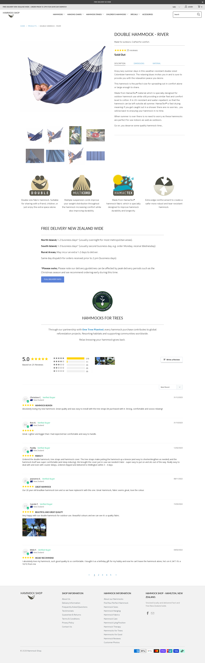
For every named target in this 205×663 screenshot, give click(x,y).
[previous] (25, 76)
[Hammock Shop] (18, 15)
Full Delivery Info (52, 279)
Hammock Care (110, 619)
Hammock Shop (34, 651)
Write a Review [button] (173, 359)
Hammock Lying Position (115, 622)
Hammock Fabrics (112, 614)
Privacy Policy (68, 622)
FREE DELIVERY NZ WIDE (102, 2)
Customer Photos (112, 642)
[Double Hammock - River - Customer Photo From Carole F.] (100, 361)
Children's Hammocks (116, 14)
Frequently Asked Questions (74, 607)
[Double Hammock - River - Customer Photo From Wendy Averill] (110, 361)
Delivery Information (71, 603)
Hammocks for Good (113, 634)
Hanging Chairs (74, 14)
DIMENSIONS (139, 63)
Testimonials (68, 611)
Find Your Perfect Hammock (116, 603)
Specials (134, 14)
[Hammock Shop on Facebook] (148, 613)
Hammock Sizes (111, 607)
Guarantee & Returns (71, 614)
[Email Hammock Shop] (153, 613)
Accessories (147, 14)
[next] (107, 76)
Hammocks (58, 14)
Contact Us (67, 626)
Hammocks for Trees (113, 630)
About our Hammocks (113, 599)
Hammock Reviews (112, 638)
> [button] (116, 574)
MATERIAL (157, 63)
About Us (66, 599)
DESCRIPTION (119, 63)
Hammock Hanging (112, 611)
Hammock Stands (94, 14)
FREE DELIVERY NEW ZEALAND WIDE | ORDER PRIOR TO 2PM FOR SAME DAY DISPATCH (35, 7)
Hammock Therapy (112, 626)
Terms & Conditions (71, 619)
